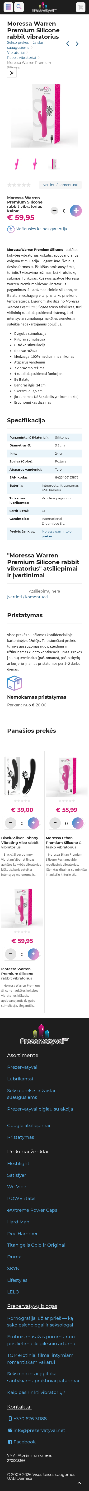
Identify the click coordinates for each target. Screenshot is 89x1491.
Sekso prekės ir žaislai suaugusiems (31, 1094)
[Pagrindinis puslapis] (45, 7)
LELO (13, 1292)
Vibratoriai (16, 52)
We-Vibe (16, 1186)
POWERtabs (21, 1198)
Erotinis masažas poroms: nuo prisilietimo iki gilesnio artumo (41, 1340)
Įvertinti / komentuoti (60, 185)
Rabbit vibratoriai (22, 57)
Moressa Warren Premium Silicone (17, 973)
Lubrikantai (20, 1079)
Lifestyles (17, 1280)
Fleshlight (18, 1163)
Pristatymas (20, 1137)
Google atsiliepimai (28, 1125)
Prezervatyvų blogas (32, 1306)
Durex (14, 1257)
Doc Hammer (22, 1233)
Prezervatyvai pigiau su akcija (40, 1109)
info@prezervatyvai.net (39, 1430)
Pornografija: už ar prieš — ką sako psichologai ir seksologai (40, 1321)
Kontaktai (19, 1407)
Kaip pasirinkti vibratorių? (36, 1392)
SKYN (13, 1268)
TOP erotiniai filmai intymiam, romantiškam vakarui (41, 1358)
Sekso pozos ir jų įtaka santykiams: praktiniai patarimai (43, 1377)
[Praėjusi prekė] (67, 44)
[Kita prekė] (77, 44)
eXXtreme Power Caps (32, 1210)
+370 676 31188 (30, 1418)
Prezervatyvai (22, 1067)
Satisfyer (16, 1175)
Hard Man (18, 1222)
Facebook (25, 1442)
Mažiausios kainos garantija (41, 229)
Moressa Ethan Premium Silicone (64, 842)
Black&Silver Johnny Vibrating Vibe (19, 842)
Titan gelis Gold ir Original (36, 1245)
